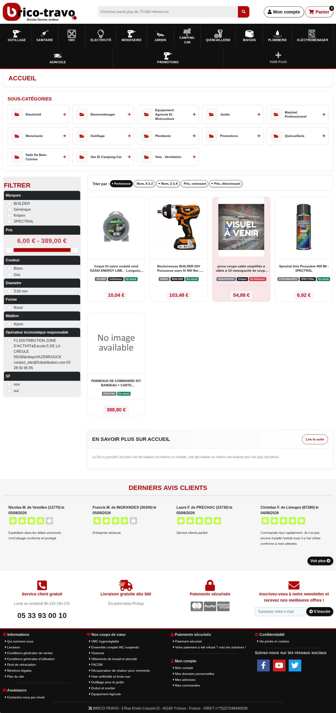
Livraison (13, 647)
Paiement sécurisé (188, 641)
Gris (17, 275)
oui (16, 391)
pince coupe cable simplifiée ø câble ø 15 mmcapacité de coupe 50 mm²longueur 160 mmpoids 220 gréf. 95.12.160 (241, 268)
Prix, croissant (194, 183)
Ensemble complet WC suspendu (114, 647)
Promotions (168, 62)
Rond (18, 308)
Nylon (18, 324)
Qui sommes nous (19, 641)
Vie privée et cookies (273, 641)
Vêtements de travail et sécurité (113, 659)
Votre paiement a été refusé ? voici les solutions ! (210, 647)
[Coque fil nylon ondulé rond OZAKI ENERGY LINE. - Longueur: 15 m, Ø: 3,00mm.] (116, 227)
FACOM (96, 664)
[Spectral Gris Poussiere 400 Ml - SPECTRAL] (304, 227)
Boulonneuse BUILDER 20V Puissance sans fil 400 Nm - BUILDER (178, 268)
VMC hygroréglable (104, 641)
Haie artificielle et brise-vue (110, 676)
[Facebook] (263, 665)
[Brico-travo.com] (40, 11)
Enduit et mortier (102, 688)
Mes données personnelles (194, 674)
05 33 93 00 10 (42, 615)
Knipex (19, 215)
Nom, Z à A (169, 183)
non (17, 384)
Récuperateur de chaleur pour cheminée (120, 670)
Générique (22, 209)
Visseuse (97, 653)
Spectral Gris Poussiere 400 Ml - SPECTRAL (304, 268)
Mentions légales (19, 670)
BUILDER (22, 203)
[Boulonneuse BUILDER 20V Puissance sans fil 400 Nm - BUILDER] (179, 227)
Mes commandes (187, 685)
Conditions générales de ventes (29, 653)
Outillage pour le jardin (107, 682)
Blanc (18, 268)
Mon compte (286, 11)
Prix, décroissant (226, 183)
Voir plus (318, 561)
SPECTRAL (24, 221)
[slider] (9, 250)
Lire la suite (315, 439)
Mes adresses (184, 679)
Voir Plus (278, 62)
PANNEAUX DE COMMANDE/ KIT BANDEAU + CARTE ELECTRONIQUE (116, 383)
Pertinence (122, 183)
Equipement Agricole (105, 694)
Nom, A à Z (144, 183)
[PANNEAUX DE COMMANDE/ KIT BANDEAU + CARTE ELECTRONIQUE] (116, 342)
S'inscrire (321, 611)
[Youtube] (279, 665)
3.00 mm (21, 291)
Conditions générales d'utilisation (30, 659)
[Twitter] (295, 665)
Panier (323, 10)
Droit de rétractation (21, 664)
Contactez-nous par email (25, 697)
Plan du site (15, 676)
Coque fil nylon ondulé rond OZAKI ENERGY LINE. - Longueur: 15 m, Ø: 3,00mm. (116, 268)
